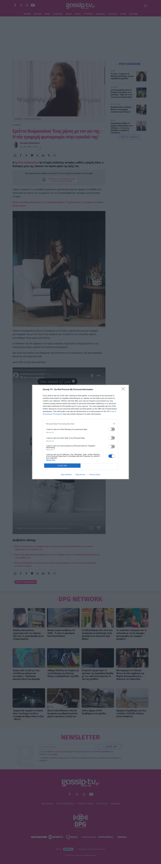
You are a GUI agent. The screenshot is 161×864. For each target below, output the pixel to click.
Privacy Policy (94, 474)
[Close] (124, 389)
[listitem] (80, 423)
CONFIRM (62, 466)
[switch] (111, 429)
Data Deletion (66, 474)
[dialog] (80, 432)
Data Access (80, 474)
